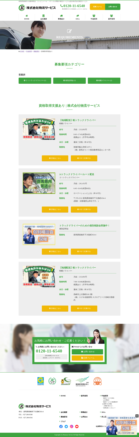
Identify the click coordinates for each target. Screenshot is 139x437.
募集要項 (36, 51)
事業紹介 (84, 412)
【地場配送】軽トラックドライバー (77, 120)
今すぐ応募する (85, 158)
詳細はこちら (56, 158)
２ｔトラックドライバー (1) (36, 80)
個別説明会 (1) (70, 80)
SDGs (103, 412)
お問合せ (84, 417)
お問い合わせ (112, 6)
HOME (22, 51)
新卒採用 (84, 396)
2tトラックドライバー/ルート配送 (76, 174)
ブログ (63, 421)
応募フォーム (97, 6)
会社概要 (64, 412)
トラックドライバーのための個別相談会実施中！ (84, 225)
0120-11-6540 (74, 6)
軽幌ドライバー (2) (105, 80)
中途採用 (29, 51)
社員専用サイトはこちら (104, 426)
